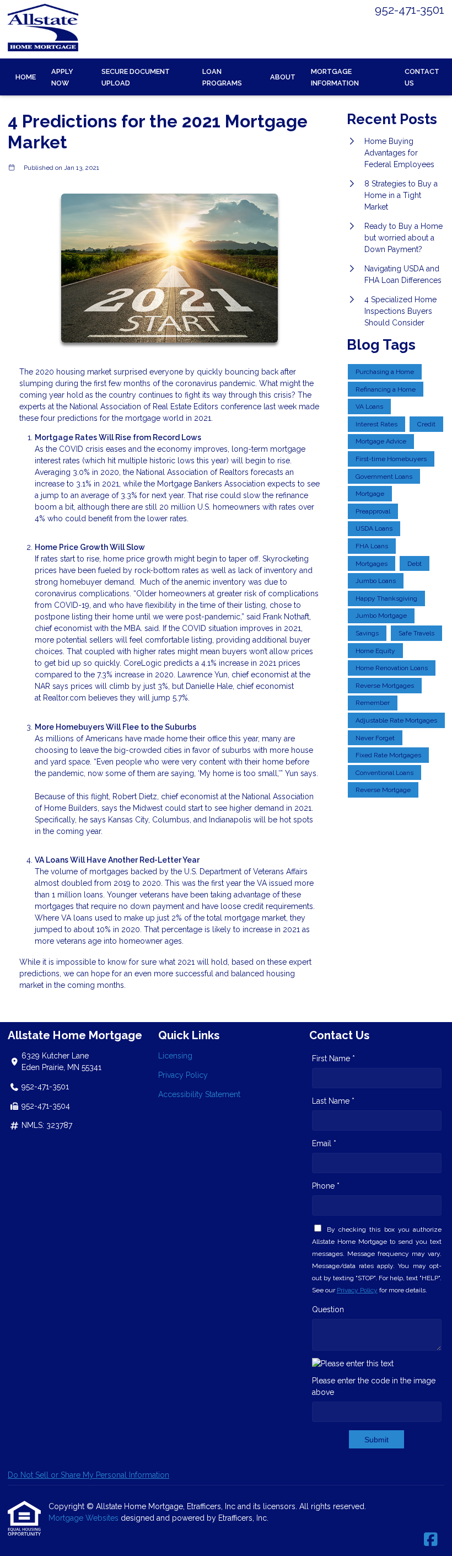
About (282, 77)
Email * (324, 1143)
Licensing (175, 1055)
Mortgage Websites (85, 1518)
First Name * (333, 1058)
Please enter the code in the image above (373, 1386)
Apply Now (62, 77)
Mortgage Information (335, 77)
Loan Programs (222, 77)
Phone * (326, 1185)
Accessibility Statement (199, 1094)
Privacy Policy (183, 1075)
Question (328, 1309)
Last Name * (333, 1101)
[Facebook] (430, 1540)
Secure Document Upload (135, 77)
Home (25, 77)
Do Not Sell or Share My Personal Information (88, 1475)
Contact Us (422, 77)
